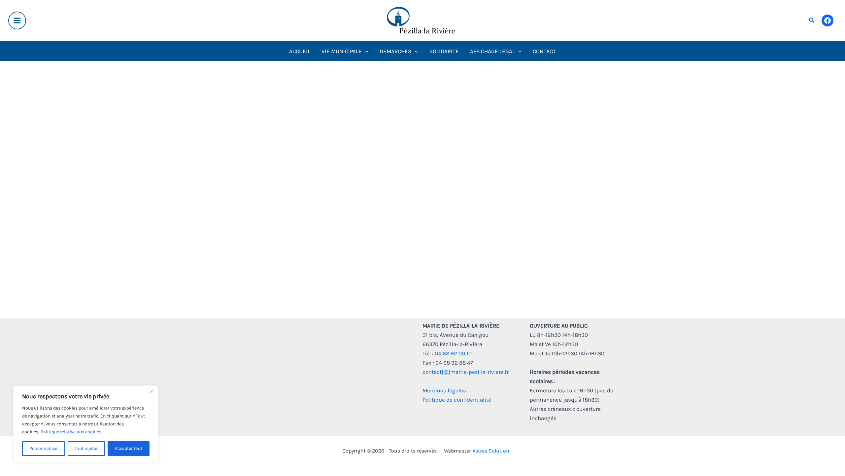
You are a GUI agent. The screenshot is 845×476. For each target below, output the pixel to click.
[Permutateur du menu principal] (17, 20)
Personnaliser (43, 448)
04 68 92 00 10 (453, 353)
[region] (85, 424)
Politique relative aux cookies (71, 432)
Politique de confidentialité (456, 399)
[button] (812, 20)
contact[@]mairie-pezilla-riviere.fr (465, 372)
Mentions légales (444, 390)
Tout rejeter (86, 448)
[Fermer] (151, 391)
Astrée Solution (490, 451)
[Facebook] (827, 20)
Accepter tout (128, 448)
